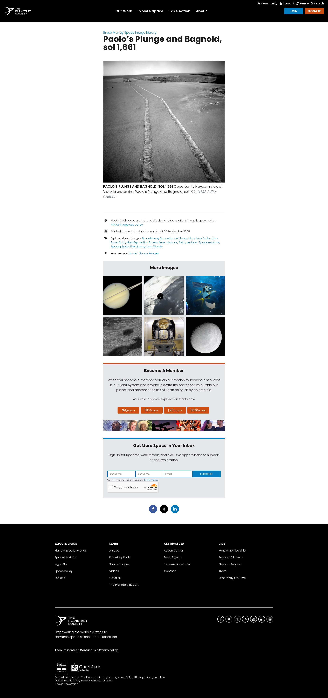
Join (294, 11)
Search (319, 3)
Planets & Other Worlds (71, 551)
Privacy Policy (151, 480)
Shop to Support (230, 564)
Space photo (120, 246)
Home (133, 253)
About (201, 11)
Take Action (179, 11)
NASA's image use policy (127, 225)
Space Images (149, 253)
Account (288, 3)
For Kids (60, 578)
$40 (198, 410)
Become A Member (177, 564)
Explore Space (150, 11)
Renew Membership (232, 551)
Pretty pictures (188, 242)
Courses (115, 578)
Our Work (123, 11)
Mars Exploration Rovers (142, 242)
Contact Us (88, 650)
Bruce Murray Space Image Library (129, 32)
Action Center (173, 551)
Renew (304, 3)
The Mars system (141, 246)
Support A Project (231, 557)
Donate (314, 11)
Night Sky (61, 564)
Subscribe (206, 474)
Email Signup (173, 557)
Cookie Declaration (66, 684)
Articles (114, 551)
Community (269, 3)
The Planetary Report (124, 585)
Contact (170, 571)
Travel (223, 571)
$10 (151, 410)
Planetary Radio (120, 557)
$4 (128, 410)
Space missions (209, 242)
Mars (191, 238)
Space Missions (65, 557)
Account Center (66, 650)
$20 (175, 410)
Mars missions (168, 242)
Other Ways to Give (232, 578)
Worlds (157, 246)
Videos (114, 571)
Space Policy (64, 571)
